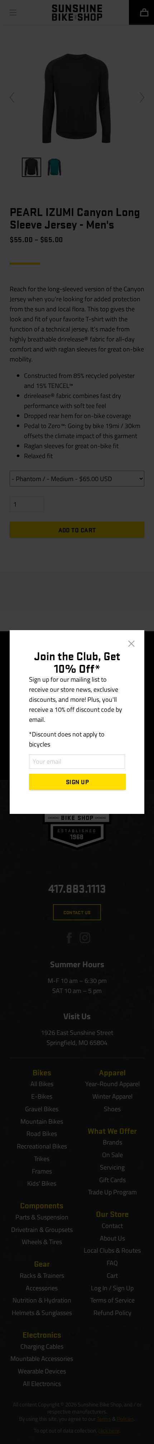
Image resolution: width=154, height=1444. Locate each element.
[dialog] (77, 722)
